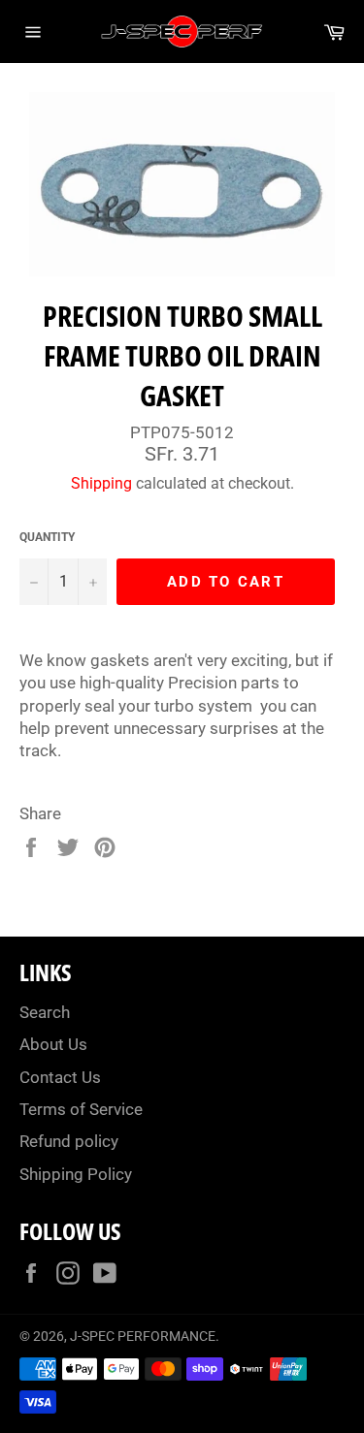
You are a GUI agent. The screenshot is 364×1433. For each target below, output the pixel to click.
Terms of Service (81, 1109)
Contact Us (60, 1077)
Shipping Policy (75, 1174)
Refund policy (68, 1141)
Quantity (47, 537)
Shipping (101, 483)
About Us (53, 1044)
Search (44, 1012)
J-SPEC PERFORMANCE (142, 1336)
